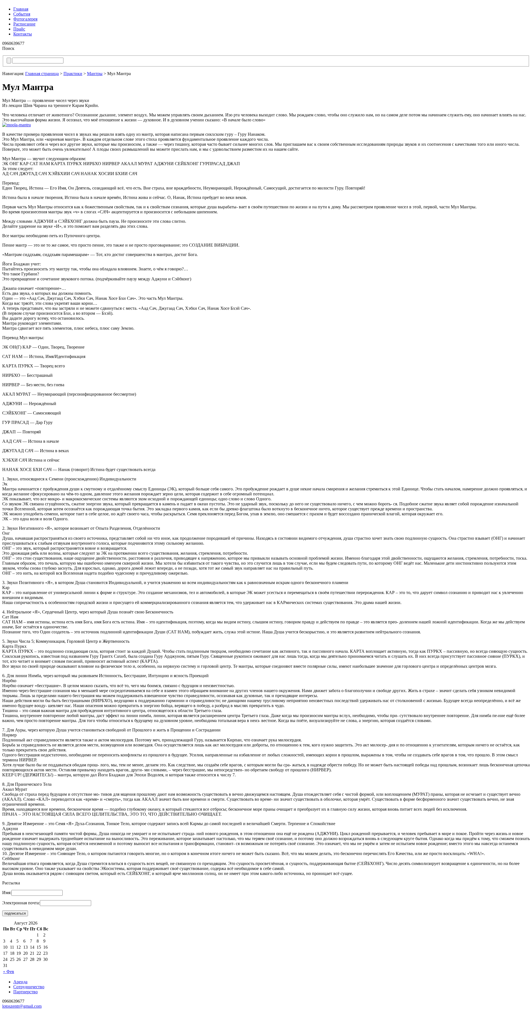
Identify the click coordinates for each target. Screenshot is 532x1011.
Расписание (24, 24)
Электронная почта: (21, 902)
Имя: (6, 892)
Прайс (19, 29)
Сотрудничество (28, 986)
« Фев (8, 971)
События (21, 14)
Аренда (20, 981)
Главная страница (42, 73)
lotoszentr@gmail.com (22, 1006)
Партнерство (25, 991)
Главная (20, 9)
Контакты (22, 34)
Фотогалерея (25, 19)
